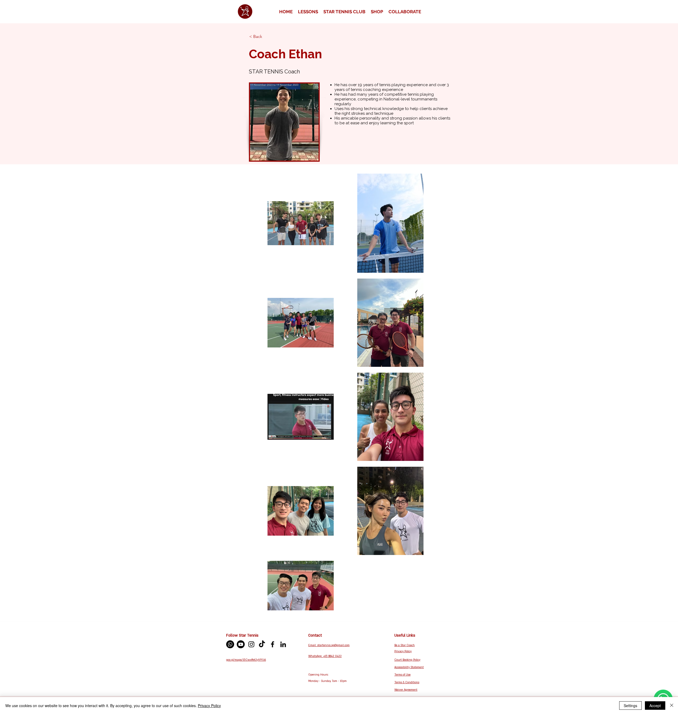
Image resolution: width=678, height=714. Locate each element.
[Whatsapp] (230, 644)
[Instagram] (251, 644)
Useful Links (404, 635)
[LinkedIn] (283, 644)
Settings (630, 705)
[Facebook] (272, 644)
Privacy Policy (209, 705)
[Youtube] (241, 644)
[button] (308, 12)
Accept (655, 705)
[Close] (671, 705)
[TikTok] (262, 644)
